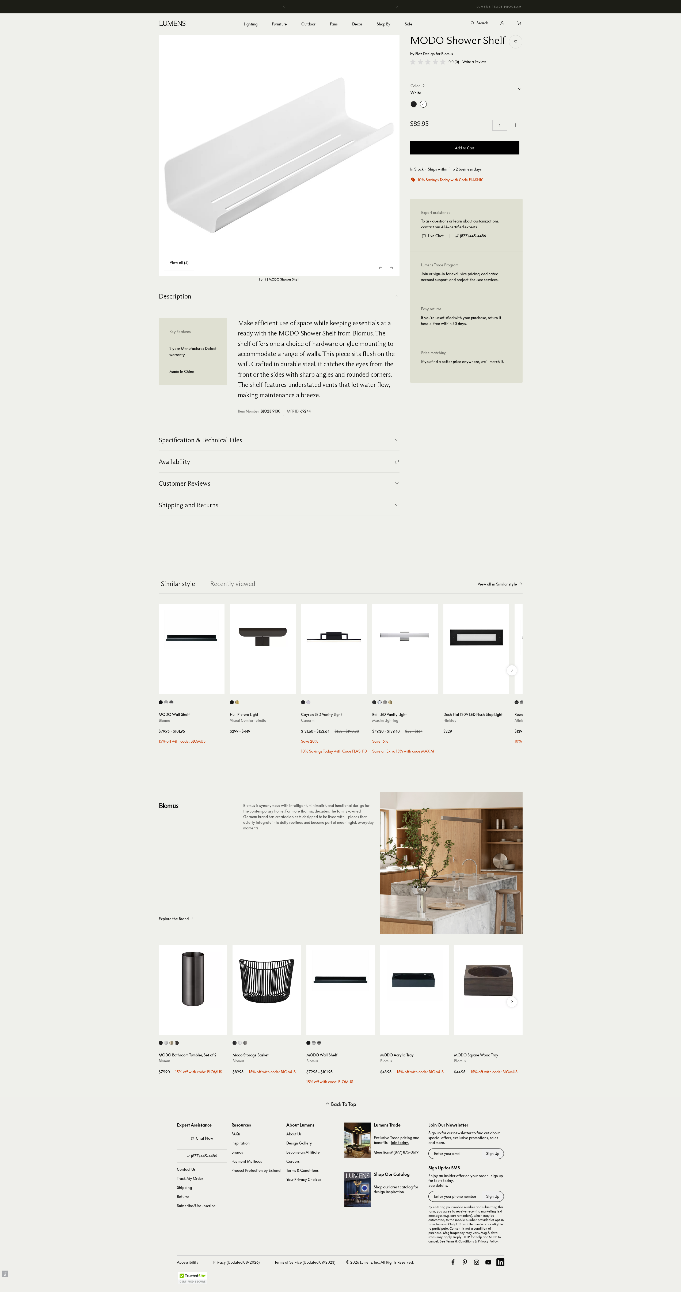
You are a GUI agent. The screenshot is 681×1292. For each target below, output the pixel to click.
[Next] (396, 6)
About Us (294, 1134)
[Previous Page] (380, 267)
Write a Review (474, 62)
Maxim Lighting (385, 720)
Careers (293, 1161)
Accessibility (188, 1262)
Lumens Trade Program (499, 6)
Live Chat (436, 235)
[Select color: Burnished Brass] (237, 702)
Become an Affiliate (303, 1152)
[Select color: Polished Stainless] (171, 702)
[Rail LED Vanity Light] (405, 637)
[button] (428, 62)
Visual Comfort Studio (248, 720)
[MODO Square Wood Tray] (488, 979)
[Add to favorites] (516, 42)
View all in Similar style (497, 584)
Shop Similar (195, 688)
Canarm (307, 720)
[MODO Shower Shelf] (279, 155)
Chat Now (204, 1138)
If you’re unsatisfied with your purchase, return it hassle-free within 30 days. (461, 320)
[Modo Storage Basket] (267, 979)
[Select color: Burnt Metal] (177, 1043)
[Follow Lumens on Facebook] (453, 1262)
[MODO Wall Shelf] (192, 637)
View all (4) (179, 262)
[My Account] (502, 23)
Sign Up (492, 1153)
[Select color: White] (166, 1043)
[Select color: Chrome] (522, 702)
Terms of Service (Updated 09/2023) (305, 1262)
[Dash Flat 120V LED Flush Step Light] (476, 637)
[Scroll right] (512, 670)
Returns (183, 1196)
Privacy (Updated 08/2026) (236, 1262)
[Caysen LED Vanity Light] (334, 637)
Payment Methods (246, 1161)
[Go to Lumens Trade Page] (357, 1140)
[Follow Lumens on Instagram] (476, 1262)
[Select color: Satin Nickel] (385, 702)
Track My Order (190, 1178)
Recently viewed (232, 584)
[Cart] (519, 23)
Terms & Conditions (302, 1170)
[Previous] (284, 6)
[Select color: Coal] (517, 702)
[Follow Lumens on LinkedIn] (500, 1262)
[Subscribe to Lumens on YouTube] (488, 1262)
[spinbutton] (499, 125)
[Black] (413, 103)
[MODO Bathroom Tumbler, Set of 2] (193, 979)
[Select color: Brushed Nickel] (308, 702)
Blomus (447, 53)
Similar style (178, 584)
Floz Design (425, 53)
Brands (237, 1152)
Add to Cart (464, 147)
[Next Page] (391, 267)
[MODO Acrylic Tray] (414, 979)
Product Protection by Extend (255, 1170)
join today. (400, 1142)
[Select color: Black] (161, 702)
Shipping (184, 1187)
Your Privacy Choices (303, 1179)
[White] (423, 103)
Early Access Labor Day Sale (340, 6)
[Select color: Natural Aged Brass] (390, 702)
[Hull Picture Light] (263, 637)
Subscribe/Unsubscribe (196, 1205)
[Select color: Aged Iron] (232, 702)
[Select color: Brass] (171, 1043)
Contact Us (186, 1169)
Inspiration (240, 1143)
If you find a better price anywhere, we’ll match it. (462, 361)
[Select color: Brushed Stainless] (166, 702)
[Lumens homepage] (172, 24)
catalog (406, 1187)
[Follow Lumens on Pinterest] (465, 1262)
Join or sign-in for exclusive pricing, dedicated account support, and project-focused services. (460, 276)
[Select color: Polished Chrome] (380, 702)
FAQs (236, 1134)
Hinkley (449, 720)
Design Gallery (299, 1143)
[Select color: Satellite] (245, 1043)
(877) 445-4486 (473, 235)
